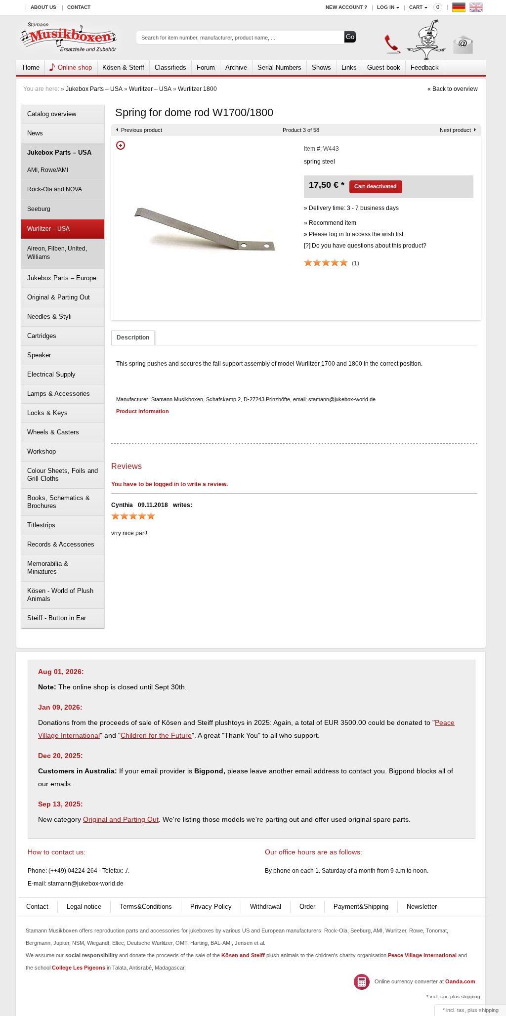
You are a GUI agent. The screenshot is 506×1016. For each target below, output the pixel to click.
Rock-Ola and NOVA (54, 189)
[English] (477, 9)
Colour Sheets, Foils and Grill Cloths (62, 474)
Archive (236, 67)
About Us (43, 7)
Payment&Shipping (361, 906)
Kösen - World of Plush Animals (60, 594)
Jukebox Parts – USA (94, 88)
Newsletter (422, 906)
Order (307, 906)
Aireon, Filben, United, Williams (57, 252)
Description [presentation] (133, 337)
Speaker (39, 355)
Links (349, 67)
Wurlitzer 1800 (197, 88)
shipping (489, 1010)
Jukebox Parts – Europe (61, 278)
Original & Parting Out (58, 297)
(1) (355, 263)
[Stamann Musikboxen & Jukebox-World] (69, 37)
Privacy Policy (211, 906)
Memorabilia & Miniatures (47, 567)
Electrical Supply (51, 374)
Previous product (141, 130)
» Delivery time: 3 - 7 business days (351, 208)
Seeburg (38, 209)
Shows (321, 67)
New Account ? (346, 7)
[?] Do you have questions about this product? (365, 245)
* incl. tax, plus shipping (453, 996)
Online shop (75, 67)
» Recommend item (330, 222)
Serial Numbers (279, 67)
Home (31, 67)
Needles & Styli (49, 316)
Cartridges (41, 335)
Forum (206, 67)
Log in (385, 7)
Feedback (425, 67)
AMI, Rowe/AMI (47, 170)
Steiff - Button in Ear (56, 618)
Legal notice (84, 906)
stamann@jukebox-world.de (86, 883)
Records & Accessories (60, 544)
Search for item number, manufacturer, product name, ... (208, 38)
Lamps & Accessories (58, 393)
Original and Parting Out (121, 819)
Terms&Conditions (146, 906)
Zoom (120, 145)
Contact (78, 7)
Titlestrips (41, 525)
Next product (455, 130)
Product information (142, 411)
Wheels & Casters (53, 432)
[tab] (133, 337)
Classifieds (170, 67)
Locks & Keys (47, 413)
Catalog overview (51, 114)
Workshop (41, 451)
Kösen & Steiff (123, 67)
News (35, 133)
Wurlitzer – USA (150, 88)
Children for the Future (156, 735)
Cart (415, 7)
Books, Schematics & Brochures (58, 501)
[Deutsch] (460, 9)
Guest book (383, 67)
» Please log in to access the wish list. (354, 234)
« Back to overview (452, 88)
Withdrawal (265, 906)
